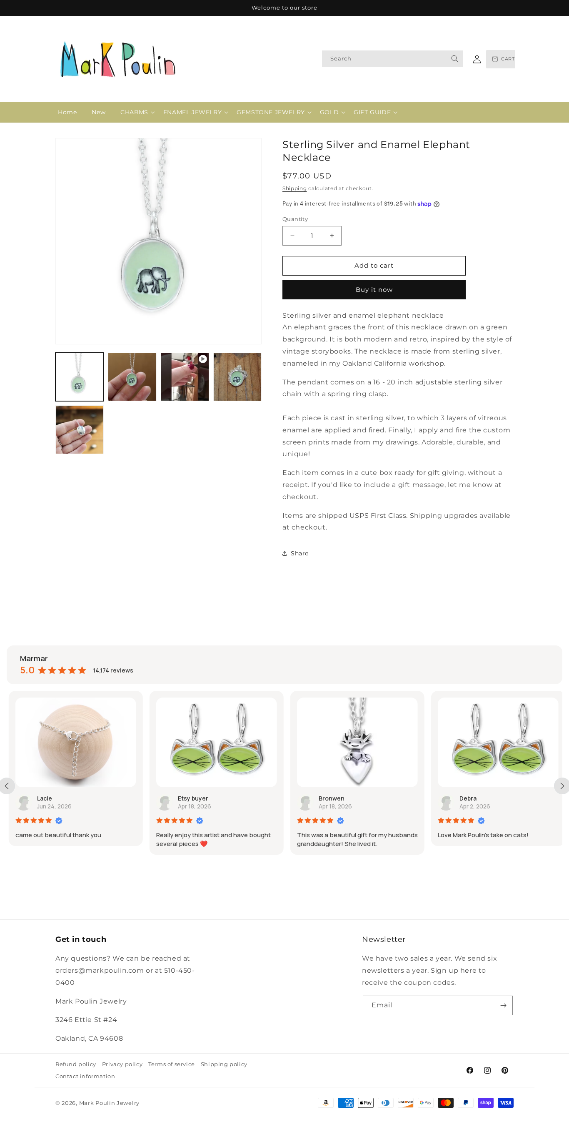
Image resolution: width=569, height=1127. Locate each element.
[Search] (455, 58)
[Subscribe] (503, 1005)
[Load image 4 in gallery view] (79, 429)
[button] (134, 112)
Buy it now (374, 290)
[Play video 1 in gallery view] (185, 377)
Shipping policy (224, 1064)
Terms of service (171, 1064)
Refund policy (75, 1064)
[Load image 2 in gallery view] (132, 377)
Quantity (295, 219)
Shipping (294, 188)
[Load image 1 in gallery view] (79, 377)
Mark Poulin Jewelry (109, 1102)
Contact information (85, 1076)
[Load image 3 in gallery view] (237, 377)
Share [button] (300, 553)
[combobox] (392, 58)
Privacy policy (122, 1064)
